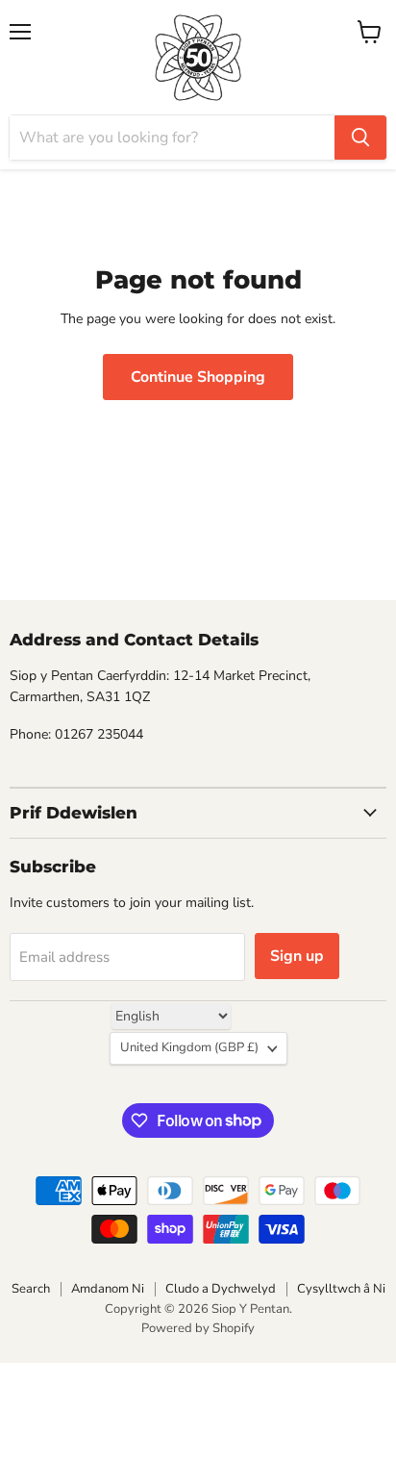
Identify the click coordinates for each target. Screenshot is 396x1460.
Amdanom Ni (107, 1288)
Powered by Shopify (198, 1328)
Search (31, 1288)
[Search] (360, 137)
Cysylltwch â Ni (341, 1288)
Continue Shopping (198, 377)
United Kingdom (189, 1047)
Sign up (297, 956)
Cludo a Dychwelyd (220, 1288)
